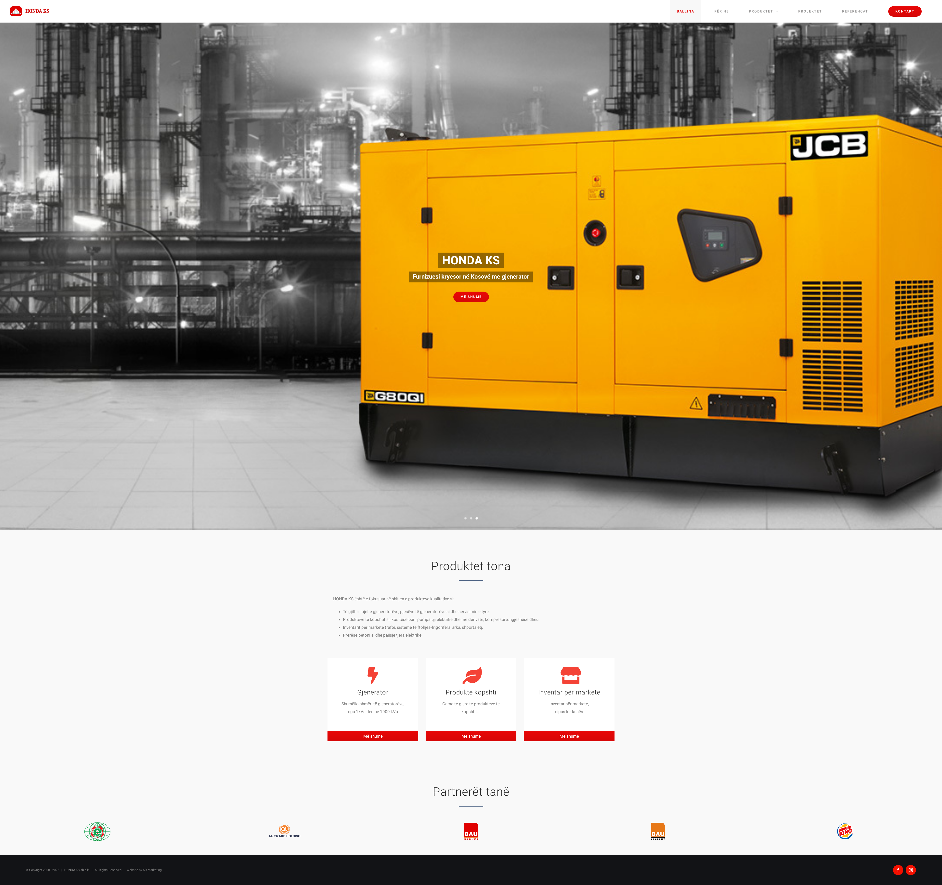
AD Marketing (152, 870)
